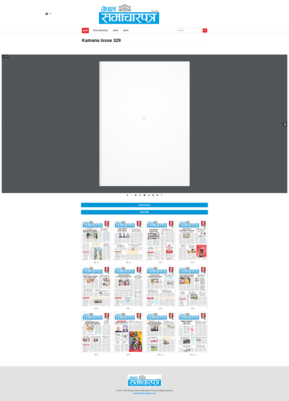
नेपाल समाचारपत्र (100, 30)
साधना (115, 30)
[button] (48, 14)
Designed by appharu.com (144, 393)
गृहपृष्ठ (85, 30)
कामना (125, 30)
